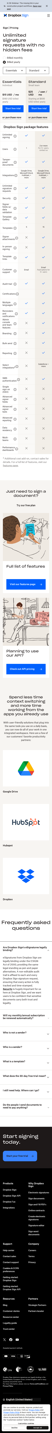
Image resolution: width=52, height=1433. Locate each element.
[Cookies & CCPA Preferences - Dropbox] (26, 1417)
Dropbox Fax (9, 1202)
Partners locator (36, 1311)
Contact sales (9, 1256)
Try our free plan (26, 505)
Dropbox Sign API (11, 1196)
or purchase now (11, 117)
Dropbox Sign (9, 1190)
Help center (8, 1251)
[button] (48, 15)
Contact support (11, 1262)
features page (10, 466)
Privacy (32, 1262)
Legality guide (10, 1323)
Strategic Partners (37, 1305)
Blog (5, 1305)
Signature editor (36, 1226)
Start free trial (13, 108)
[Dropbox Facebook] (10, 1339)
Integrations (9, 1208)
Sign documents (36, 1199)
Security (7, 989)
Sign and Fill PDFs (37, 1205)
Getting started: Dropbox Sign (10, 1279)
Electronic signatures (38, 1193)
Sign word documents (33, 1233)
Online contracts (36, 1211)
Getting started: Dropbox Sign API (11, 1288)
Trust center (9, 1329)
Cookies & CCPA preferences (11, 1270)
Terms (31, 1256)
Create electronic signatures (36, 1218)
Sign (5, 28)
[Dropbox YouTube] (17, 1339)
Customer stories (11, 1311)
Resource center (11, 1317)
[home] (15, 15)
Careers (32, 1251)
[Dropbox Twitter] (4, 1339)
